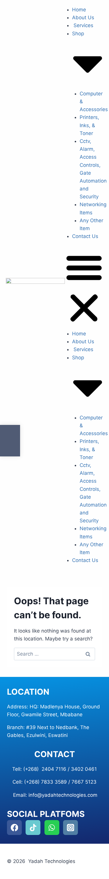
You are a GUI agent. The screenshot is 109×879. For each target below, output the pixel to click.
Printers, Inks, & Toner (89, 125)
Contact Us (85, 236)
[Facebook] (14, 827)
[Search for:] (54, 654)
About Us (83, 17)
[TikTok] (33, 827)
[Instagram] (70, 827)
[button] (84, 289)
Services (82, 25)
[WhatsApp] (51, 827)
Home (79, 10)
